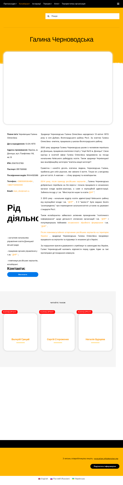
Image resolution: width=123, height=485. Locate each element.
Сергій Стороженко (58, 339)
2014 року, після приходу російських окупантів (63, 181)
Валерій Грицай (20, 339)
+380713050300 (15, 185)
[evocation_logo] (17, 13)
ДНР (91, 192)
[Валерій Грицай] (20, 319)
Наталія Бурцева (95, 339)
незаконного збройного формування (85, 223)
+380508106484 (24, 181)
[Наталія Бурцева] (95, 319)
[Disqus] (58, 400)
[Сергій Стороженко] (57, 319)
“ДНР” (14, 255)
